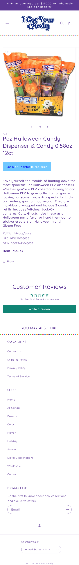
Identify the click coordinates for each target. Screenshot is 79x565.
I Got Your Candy (44, 563)
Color (11, 424)
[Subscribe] (67, 509)
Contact (12, 474)
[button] (7, 23)
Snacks (12, 449)
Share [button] (10, 261)
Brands (12, 416)
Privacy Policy (16, 368)
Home (11, 399)
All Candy (13, 408)
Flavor (11, 432)
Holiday (12, 441)
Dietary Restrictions (20, 457)
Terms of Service (18, 376)
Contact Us (14, 351)
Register (46, 6)
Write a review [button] (39, 309)
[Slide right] (48, 127)
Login (31, 6)
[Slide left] (31, 127)
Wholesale (14, 466)
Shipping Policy (17, 359)
